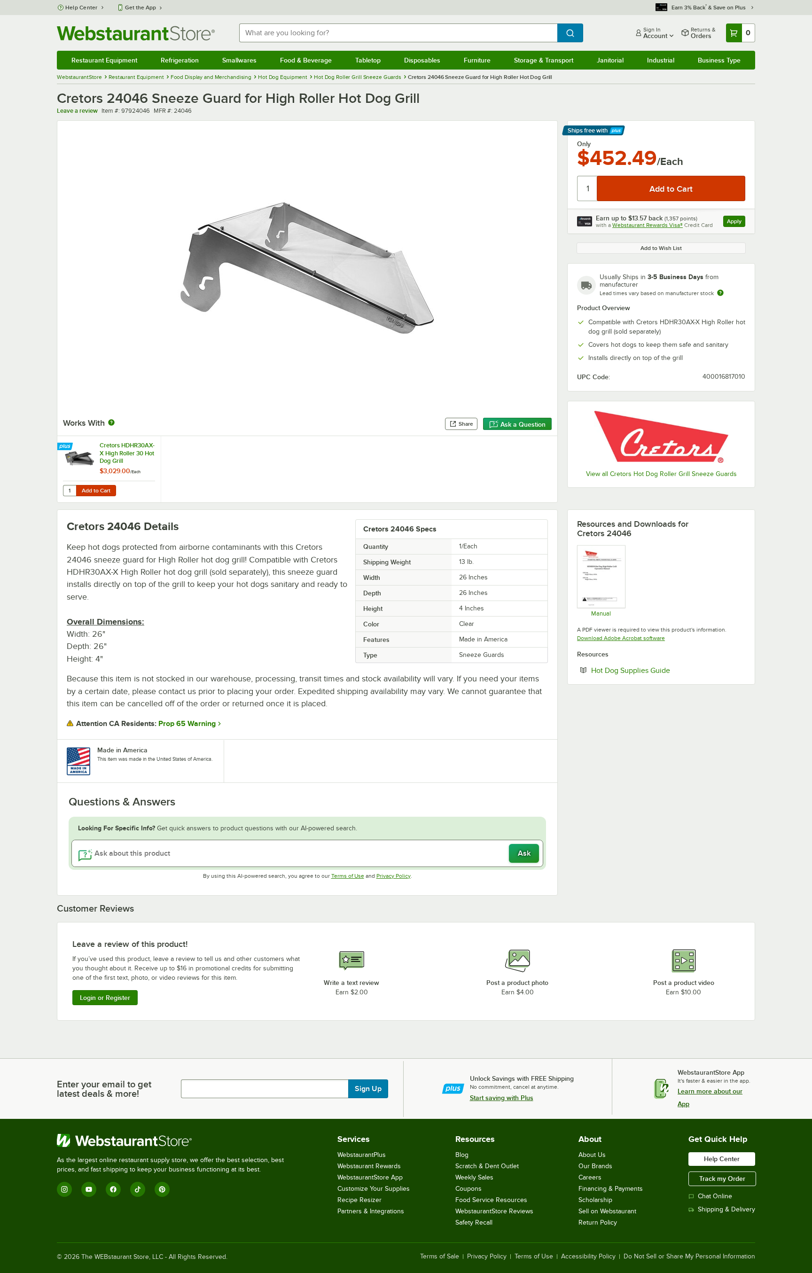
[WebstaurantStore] (174, 1140)
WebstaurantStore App (370, 1177)
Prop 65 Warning (187, 723)
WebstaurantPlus (361, 1154)
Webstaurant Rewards (369, 1166)
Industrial (660, 60)
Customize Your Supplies (373, 1188)
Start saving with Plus (501, 1097)
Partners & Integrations (370, 1211)
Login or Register (105, 997)
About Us (592, 1154)
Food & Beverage (306, 60)
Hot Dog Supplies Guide (659, 670)
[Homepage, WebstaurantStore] (136, 33)
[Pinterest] (162, 1189)
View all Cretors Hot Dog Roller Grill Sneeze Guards (661, 473)
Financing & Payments (610, 1188)
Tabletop (368, 60)
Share (466, 424)
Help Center (81, 7)
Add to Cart (96, 490)
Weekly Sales (474, 1177)
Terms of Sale (439, 1256)
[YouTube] (88, 1189)
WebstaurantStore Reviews (494, 1211)
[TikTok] (137, 1189)
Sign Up (368, 1089)
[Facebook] (113, 1189)
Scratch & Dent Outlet (487, 1166)
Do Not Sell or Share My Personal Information (689, 1256)
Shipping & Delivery (726, 1209)
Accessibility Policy (588, 1256)
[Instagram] (64, 1189)
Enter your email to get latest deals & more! (104, 1088)
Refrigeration (180, 60)
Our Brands (595, 1166)
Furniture (477, 60)
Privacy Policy (393, 876)
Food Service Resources (491, 1199)
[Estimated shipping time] (720, 293)
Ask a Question (523, 424)
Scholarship (595, 1199)
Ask (524, 853)
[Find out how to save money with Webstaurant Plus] (66, 447)
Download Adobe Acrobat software (621, 638)
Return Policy (597, 1222)
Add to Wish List (661, 248)
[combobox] (398, 32)
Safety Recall (473, 1222)
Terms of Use (347, 876)
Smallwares (239, 60)
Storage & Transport (543, 60)
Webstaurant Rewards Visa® (647, 225)
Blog (461, 1154)
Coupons (468, 1188)
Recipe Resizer (359, 1199)
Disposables (422, 60)
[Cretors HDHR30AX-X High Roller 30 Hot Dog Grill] (109, 469)
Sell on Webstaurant (607, 1211)
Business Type (719, 60)
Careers (589, 1177)
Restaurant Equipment (104, 60)
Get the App (140, 7)
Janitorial (610, 60)
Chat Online (715, 1196)
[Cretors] (661, 437)
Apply (736, 222)
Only (584, 144)
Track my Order (722, 1178)
